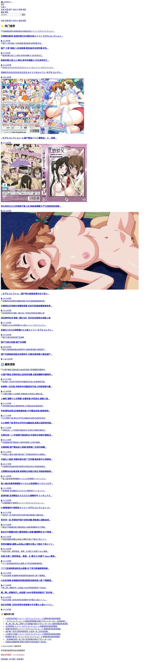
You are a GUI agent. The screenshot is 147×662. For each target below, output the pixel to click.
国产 (10, 9)
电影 (24, 9)
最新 (2, 12)
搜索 (23, 15)
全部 (2, 9)
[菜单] (12, 2)
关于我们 (12, 659)
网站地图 (4, 659)
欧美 (20, 9)
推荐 (6, 12)
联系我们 (20, 659)
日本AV (15, 9)
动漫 (6, 9)
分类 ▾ (3, 7)
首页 (2, 4)
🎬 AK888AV (6, 2)
